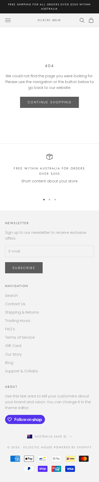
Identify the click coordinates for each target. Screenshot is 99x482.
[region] (49, 172)
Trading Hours (17, 320)
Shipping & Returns (22, 312)
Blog (9, 362)
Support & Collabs (21, 371)
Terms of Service (20, 337)
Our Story (13, 354)
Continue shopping (49, 102)
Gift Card (13, 345)
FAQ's (10, 329)
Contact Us (15, 303)
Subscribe (23, 267)
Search (11, 295)
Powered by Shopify (73, 447)
